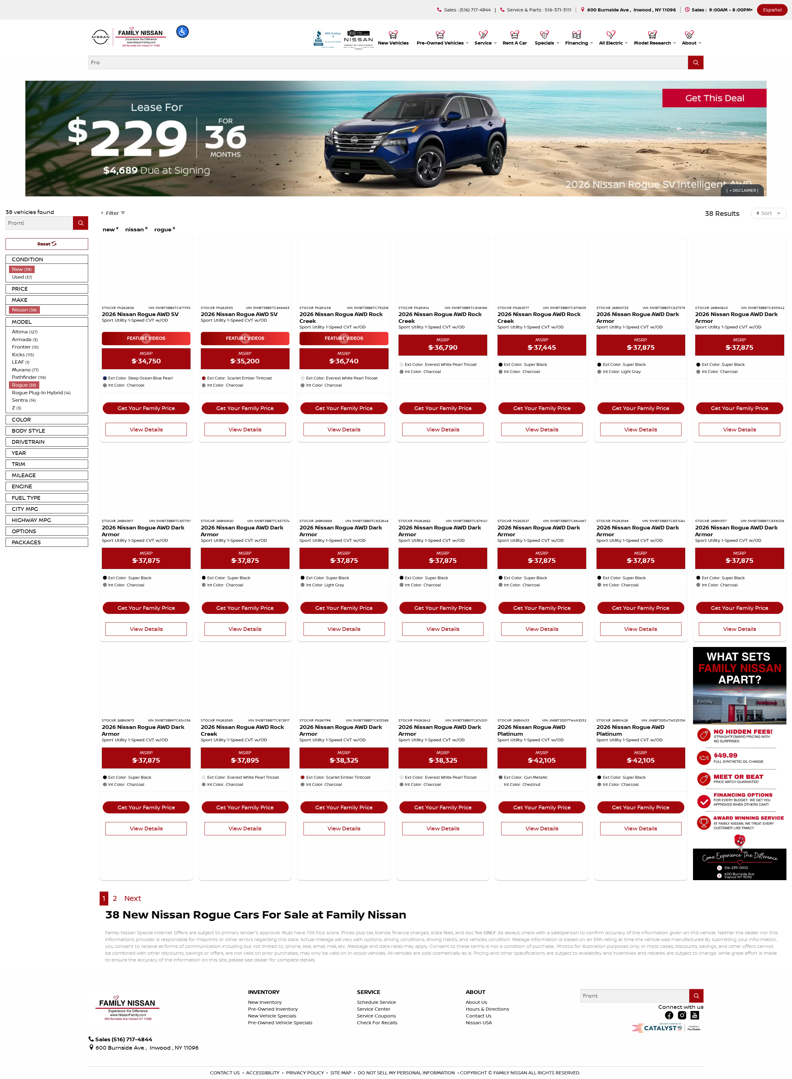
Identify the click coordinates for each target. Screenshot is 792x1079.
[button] (182, 31)
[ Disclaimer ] (742, 190)
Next (132, 898)
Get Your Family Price (146, 408)
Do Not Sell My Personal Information (407, 1072)
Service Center (373, 1009)
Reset (44, 244)
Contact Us (479, 1016)
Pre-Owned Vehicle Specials (280, 1022)
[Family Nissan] (128, 37)
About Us (476, 1002)
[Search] (695, 62)
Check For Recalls (377, 1022)
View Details (146, 429)
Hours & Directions (487, 1009)
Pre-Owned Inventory (273, 1009)
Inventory (263, 992)
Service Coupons (376, 1016)
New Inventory (265, 1002)
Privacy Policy (305, 1072)
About (475, 992)
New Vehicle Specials (272, 1016)
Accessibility (263, 1072)
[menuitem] (48, 269)
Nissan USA (479, 1022)
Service (368, 992)
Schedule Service (376, 1002)
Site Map (341, 1072)
